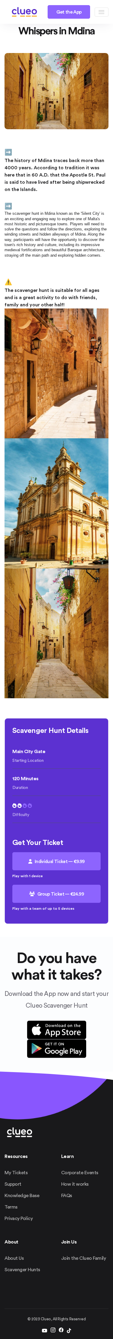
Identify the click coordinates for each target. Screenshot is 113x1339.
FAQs (66, 1195)
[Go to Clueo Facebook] (61, 1330)
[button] (24, 12)
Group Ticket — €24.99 (59, 894)
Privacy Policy (19, 1218)
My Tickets (16, 1172)
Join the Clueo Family (83, 1258)
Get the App (69, 12)
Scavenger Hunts (22, 1269)
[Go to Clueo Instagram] (53, 1330)
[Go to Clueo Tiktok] (69, 1330)
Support (13, 1184)
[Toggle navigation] (101, 12)
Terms (11, 1207)
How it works (75, 1184)
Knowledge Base (22, 1195)
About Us (14, 1258)
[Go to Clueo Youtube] (44, 1330)
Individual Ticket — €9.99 (59, 861)
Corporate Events (79, 1172)
